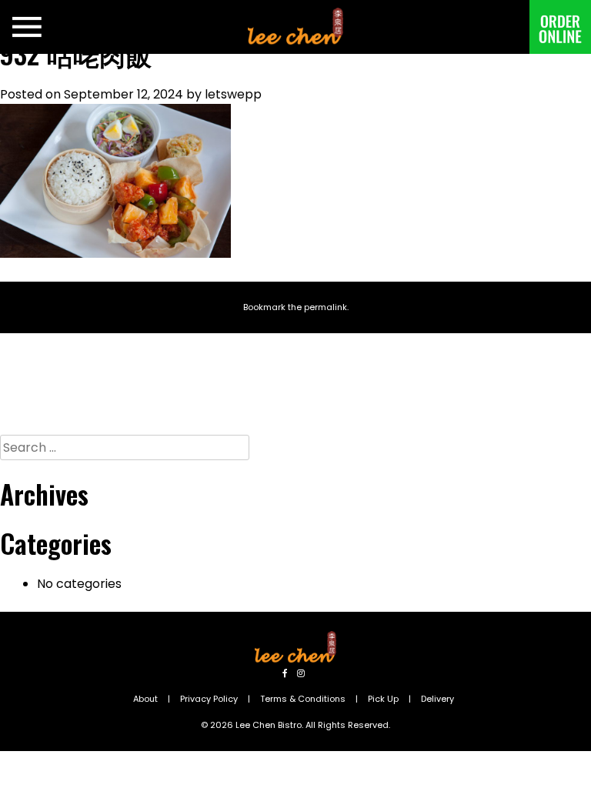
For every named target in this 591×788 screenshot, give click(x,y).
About (145, 699)
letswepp (233, 94)
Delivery (437, 699)
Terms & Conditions (303, 699)
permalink (325, 307)
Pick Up (383, 699)
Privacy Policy (209, 699)
